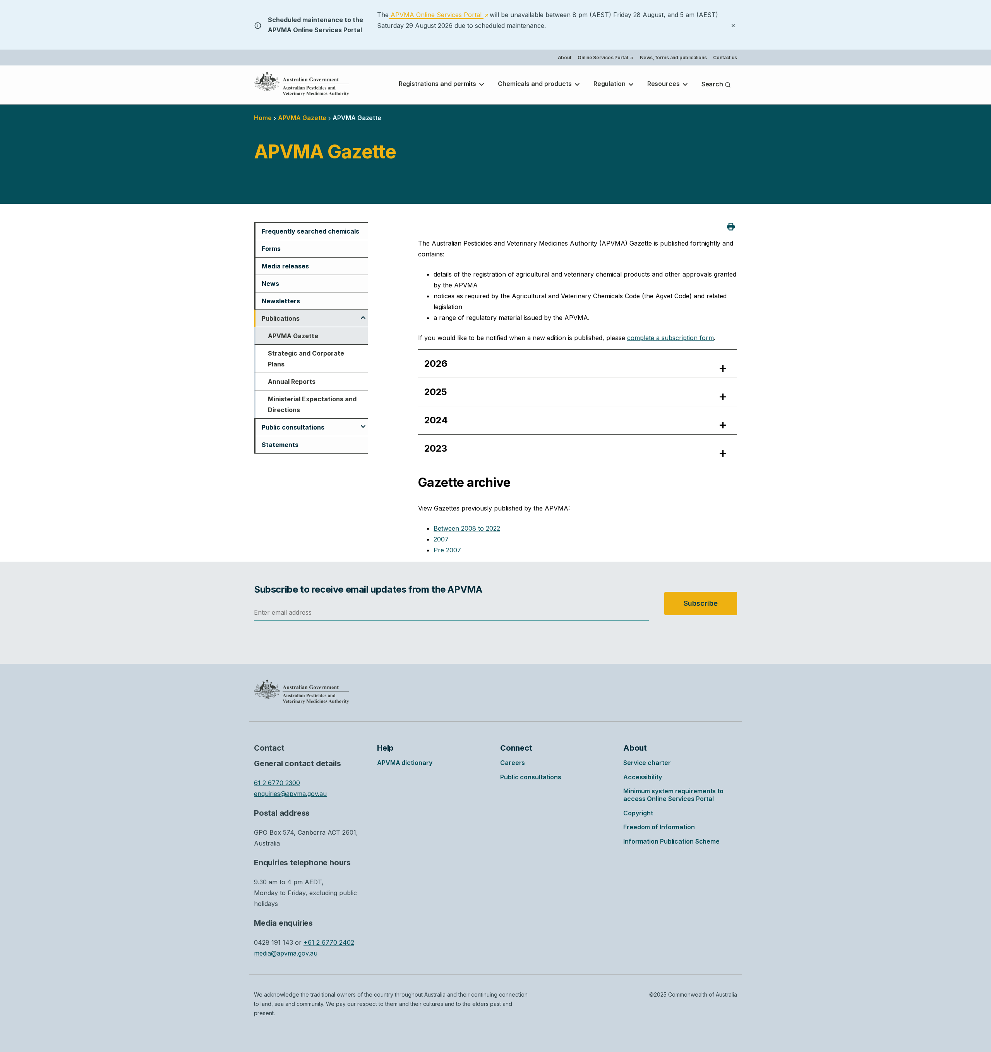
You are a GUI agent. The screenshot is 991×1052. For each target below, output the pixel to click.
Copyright (638, 813)
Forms (271, 249)
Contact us (725, 57)
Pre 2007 (447, 550)
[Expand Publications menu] (363, 314)
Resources (664, 84)
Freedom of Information (659, 827)
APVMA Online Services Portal (439, 15)
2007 (441, 539)
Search (713, 84)
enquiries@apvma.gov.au (290, 794)
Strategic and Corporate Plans (306, 358)
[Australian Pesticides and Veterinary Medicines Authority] (301, 84)
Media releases (285, 266)
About (565, 57)
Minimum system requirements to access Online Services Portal (673, 795)
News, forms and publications (673, 57)
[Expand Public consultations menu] (363, 423)
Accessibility (642, 777)
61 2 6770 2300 (277, 783)
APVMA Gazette (293, 336)
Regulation (610, 84)
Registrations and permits (438, 84)
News (270, 283)
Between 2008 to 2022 (467, 528)
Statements (280, 445)
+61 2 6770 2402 (328, 942)
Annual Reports (291, 381)
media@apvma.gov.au (285, 953)
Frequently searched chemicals (310, 231)
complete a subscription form (670, 338)
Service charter (647, 763)
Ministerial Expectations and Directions (312, 404)
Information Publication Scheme (671, 841)
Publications (281, 318)
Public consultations (293, 427)
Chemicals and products (535, 84)
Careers (512, 763)
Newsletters (281, 301)
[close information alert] (733, 25)
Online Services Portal (605, 58)
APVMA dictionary (404, 763)
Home (263, 118)
